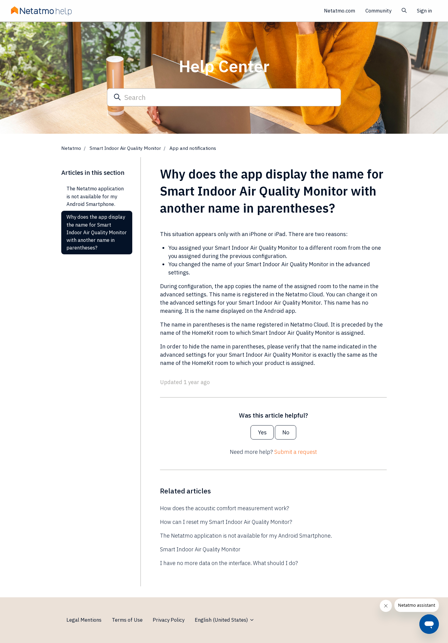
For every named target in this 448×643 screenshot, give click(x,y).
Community (378, 10)
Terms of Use (127, 620)
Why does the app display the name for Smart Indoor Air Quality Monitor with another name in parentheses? (96, 232)
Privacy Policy (168, 620)
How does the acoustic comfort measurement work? (224, 508)
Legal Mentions (83, 620)
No (285, 432)
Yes (262, 432)
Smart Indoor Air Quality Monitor (125, 148)
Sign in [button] (424, 10)
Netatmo (71, 148)
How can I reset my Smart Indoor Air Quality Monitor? (226, 521)
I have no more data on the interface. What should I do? (229, 563)
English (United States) (222, 620)
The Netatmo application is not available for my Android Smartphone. (246, 535)
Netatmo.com (339, 10)
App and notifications (192, 148)
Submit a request (295, 451)
